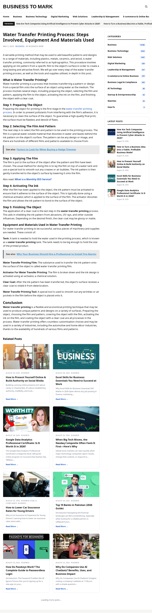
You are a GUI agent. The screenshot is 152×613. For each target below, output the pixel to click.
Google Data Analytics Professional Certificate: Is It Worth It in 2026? (23, 443)
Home (6, 16)
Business (17, 16)
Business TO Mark (28, 6)
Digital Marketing (60, 16)
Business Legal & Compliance (122, 82)
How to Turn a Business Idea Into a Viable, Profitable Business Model (131, 150)
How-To (111, 107)
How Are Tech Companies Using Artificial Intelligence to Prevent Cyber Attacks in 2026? (58, 23)
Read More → (12, 399)
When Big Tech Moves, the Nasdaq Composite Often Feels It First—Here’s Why (75, 443)
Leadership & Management (105, 16)
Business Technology (36, 16)
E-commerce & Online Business (123, 76)
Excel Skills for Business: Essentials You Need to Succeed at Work (76, 380)
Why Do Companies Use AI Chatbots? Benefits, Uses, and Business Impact (73, 570)
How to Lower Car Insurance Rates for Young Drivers (23, 509)
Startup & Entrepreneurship (122, 94)
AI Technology (115, 88)
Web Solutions (80, 16)
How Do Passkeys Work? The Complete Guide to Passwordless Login (25, 570)
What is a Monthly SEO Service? (33, 179)
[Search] (146, 6)
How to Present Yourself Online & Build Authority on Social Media (26, 378)
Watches (112, 101)
